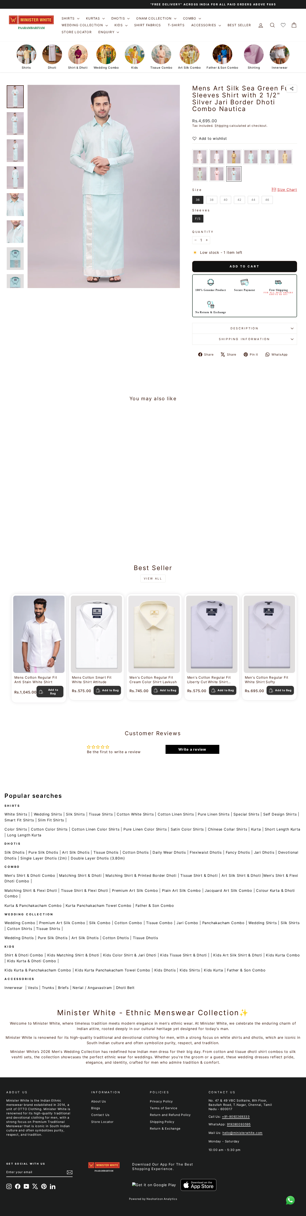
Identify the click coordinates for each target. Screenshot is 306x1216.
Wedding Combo (19, 923)
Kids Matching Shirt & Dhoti (73, 955)
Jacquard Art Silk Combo (228, 890)
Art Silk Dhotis (75, 852)
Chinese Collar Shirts (227, 829)
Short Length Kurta (282, 829)
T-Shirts (176, 25)
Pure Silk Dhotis (43, 852)
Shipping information (244, 339)
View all (153, 578)
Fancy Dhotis (238, 852)
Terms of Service (163, 1108)
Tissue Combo (159, 923)
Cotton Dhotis (136, 852)
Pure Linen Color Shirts (145, 829)
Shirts (69, 18)
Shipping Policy (162, 1122)
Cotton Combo (128, 923)
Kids (119, 25)
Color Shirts (15, 829)
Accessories (204, 25)
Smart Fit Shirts (19, 820)
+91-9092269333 (236, 1116)
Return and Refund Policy (170, 1115)
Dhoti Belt (125, 987)
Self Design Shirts (280, 814)
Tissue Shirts (101, 814)
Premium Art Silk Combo (135, 890)
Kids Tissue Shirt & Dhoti (183, 955)
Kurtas (93, 18)
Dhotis (118, 18)
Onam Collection (154, 18)
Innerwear (13, 987)
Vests (33, 987)
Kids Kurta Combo (283, 955)
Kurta (256, 829)
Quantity (203, 232)
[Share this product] (291, 88)
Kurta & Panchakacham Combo (33, 905)
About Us (98, 1101)
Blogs (95, 1108)
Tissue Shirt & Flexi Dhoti (84, 890)
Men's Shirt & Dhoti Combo (29, 875)
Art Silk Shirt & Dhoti (241, 875)
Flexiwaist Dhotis (206, 852)
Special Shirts (246, 814)
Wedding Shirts (48, 814)
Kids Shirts (190, 970)
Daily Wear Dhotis (169, 852)
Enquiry (107, 32)
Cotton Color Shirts (49, 829)
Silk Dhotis (14, 852)
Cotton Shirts (19, 928)
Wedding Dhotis (19, 938)
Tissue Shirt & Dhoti (199, 875)
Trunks (48, 987)
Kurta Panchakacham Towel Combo (98, 905)
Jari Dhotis (264, 852)
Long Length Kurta (24, 835)
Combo (190, 18)
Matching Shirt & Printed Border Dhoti (141, 875)
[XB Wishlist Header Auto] (283, 25)
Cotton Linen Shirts (176, 814)
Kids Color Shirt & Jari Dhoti (129, 955)
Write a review (192, 749)
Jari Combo (187, 923)
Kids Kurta (213, 970)
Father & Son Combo (155, 905)
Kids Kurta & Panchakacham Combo (37, 970)
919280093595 (239, 1124)
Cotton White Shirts (135, 814)
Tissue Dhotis (106, 852)
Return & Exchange (165, 1128)
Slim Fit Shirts (51, 820)
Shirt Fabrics (147, 25)
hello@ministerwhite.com (242, 1133)
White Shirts (15, 814)
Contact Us (100, 1115)
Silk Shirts (75, 814)
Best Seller (239, 25)
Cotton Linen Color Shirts (96, 829)
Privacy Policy (161, 1101)
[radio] (199, 156)
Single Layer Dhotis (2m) (43, 858)
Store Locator (77, 32)
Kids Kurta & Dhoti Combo (31, 961)
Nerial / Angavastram (92, 987)
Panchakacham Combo (223, 923)
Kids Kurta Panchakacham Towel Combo (112, 970)
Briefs (63, 987)
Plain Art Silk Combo (181, 890)
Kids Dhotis (165, 970)
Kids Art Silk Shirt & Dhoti (237, 955)
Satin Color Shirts (187, 829)
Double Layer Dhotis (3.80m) (98, 858)
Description (245, 328)
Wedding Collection (83, 25)
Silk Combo (100, 923)
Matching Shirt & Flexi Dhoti (30, 890)
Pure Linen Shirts (214, 814)
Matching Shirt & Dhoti (80, 875)
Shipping (221, 125)
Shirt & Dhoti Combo (23, 955)
